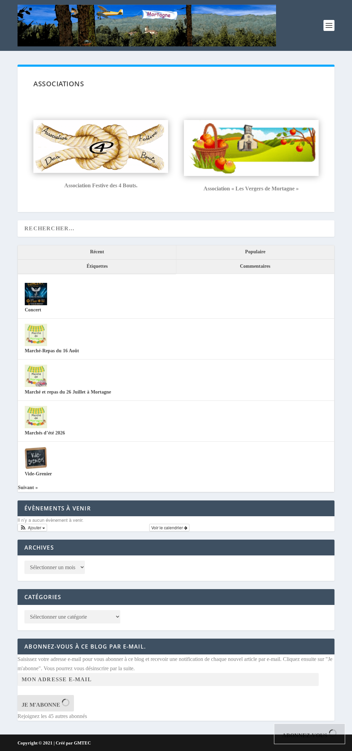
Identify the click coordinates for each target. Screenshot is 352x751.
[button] (32, 527)
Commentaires (255, 266)
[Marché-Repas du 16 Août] (36, 344)
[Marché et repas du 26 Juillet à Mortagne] (36, 385)
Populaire (255, 251)
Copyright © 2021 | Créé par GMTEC (54, 743)
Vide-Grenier (38, 473)
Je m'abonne (42, 705)
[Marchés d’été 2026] (36, 426)
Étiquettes (97, 266)
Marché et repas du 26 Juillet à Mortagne (68, 392)
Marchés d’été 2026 (45, 432)
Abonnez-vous (305, 735)
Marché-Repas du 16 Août (52, 350)
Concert (33, 309)
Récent (97, 251)
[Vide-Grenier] (36, 467)
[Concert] (36, 303)
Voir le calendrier (167, 527)
